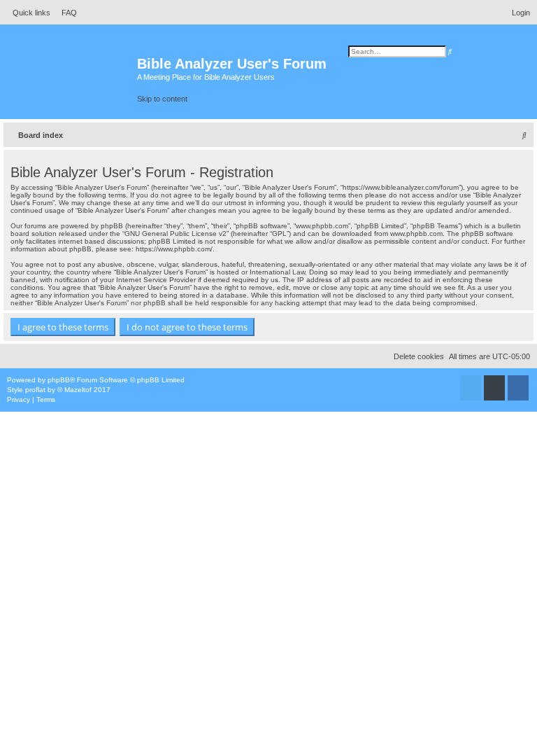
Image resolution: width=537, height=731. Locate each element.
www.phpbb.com (416, 233)
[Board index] (70, 70)
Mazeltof (78, 390)
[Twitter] (470, 391)
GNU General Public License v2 (175, 233)
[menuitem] (65, 12)
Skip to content (162, 99)
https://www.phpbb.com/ (174, 249)
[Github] (494, 391)
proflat (35, 390)
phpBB (59, 380)
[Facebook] (518, 391)
